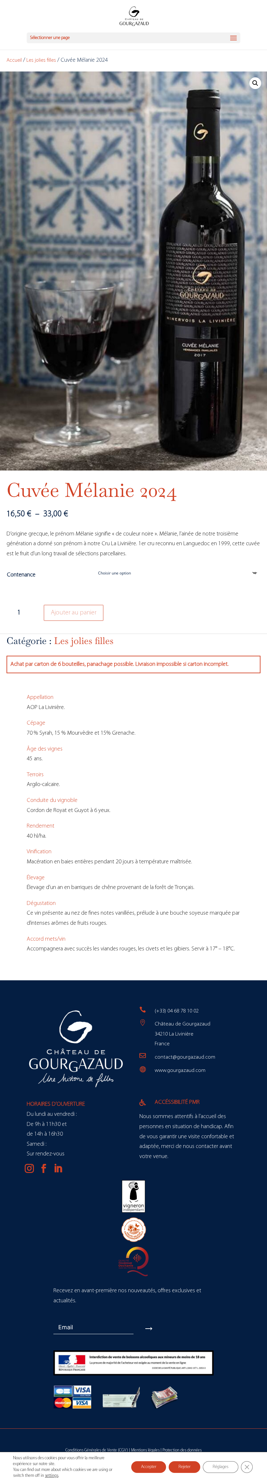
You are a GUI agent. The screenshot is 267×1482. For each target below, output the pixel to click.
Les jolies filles (41, 60)
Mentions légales (145, 1450)
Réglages (221, 1466)
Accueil (14, 60)
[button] (255, 83)
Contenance (21, 575)
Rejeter (184, 1466)
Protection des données (182, 1450)
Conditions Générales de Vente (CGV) (96, 1450)
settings (51, 1476)
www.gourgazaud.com (180, 1070)
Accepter (148, 1466)
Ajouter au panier (73, 613)
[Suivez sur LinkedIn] (58, 1168)
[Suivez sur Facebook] (44, 1168)
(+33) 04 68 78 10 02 (177, 1011)
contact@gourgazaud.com (185, 1057)
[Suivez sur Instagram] (29, 1168)
